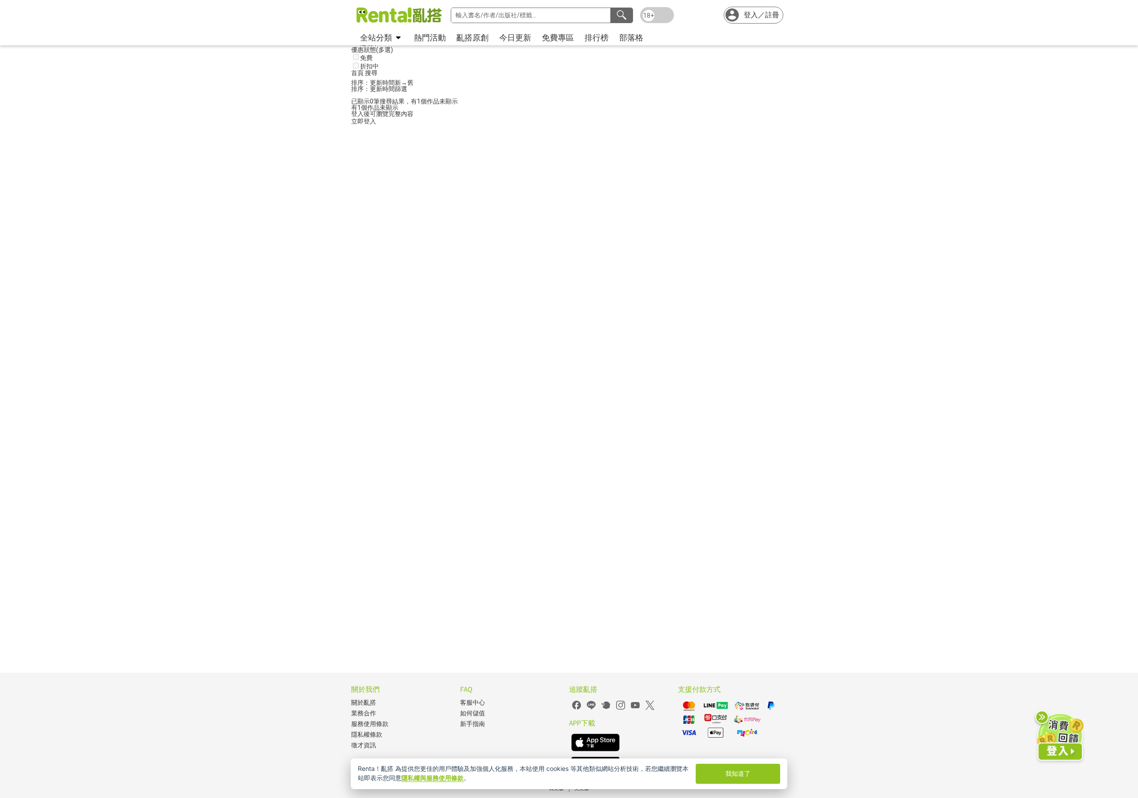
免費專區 (558, 37)
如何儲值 (472, 713)
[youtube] (635, 708)
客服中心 (472, 702)
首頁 (358, 72)
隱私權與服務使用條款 (432, 778)
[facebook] (576, 708)
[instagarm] (620, 708)
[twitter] (650, 708)
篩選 (401, 89)
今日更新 (515, 37)
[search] (621, 15)
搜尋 (371, 72)
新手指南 (472, 724)
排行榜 (597, 37)
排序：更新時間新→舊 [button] (382, 83)
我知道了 (737, 773)
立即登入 (363, 121)
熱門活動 (430, 37)
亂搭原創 (473, 37)
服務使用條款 (370, 724)
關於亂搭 (363, 702)
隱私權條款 (366, 734)
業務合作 (363, 713)
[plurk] (606, 708)
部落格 (631, 37)
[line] (591, 708)
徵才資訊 (363, 745)
